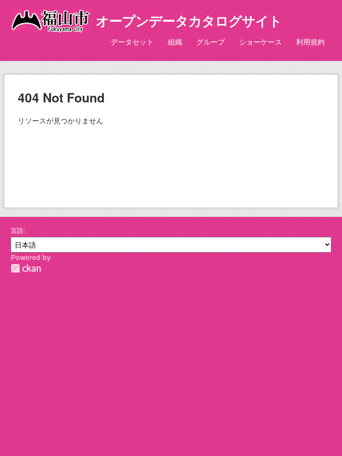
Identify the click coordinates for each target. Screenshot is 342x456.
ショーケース (260, 42)
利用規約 (310, 42)
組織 (175, 42)
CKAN (26, 268)
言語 (17, 230)
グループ (210, 42)
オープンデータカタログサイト (189, 20)
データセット (132, 42)
